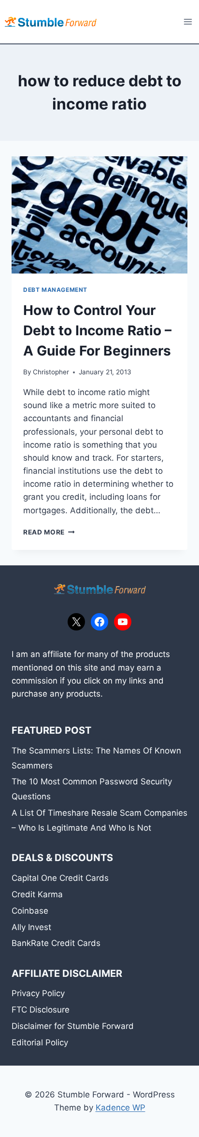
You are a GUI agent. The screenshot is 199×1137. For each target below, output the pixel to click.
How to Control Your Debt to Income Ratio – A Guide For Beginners (97, 330)
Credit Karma (37, 894)
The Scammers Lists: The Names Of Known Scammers (96, 758)
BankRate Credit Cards (56, 943)
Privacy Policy (38, 993)
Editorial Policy (40, 1042)
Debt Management (55, 289)
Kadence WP (120, 1107)
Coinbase (30, 911)
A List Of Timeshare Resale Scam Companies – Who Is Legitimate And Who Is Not (99, 820)
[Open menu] (188, 21)
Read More (49, 532)
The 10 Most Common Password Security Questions (92, 789)
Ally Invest (31, 927)
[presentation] (99, 215)
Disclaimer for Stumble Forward (73, 1026)
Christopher (51, 372)
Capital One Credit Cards (60, 878)
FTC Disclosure (41, 1009)
